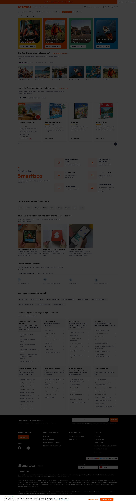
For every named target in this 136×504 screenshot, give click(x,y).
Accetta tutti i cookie (107, 499)
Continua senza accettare (9, 496)
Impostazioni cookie (93, 499)
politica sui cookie (59, 500)
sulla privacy (67, 500)
